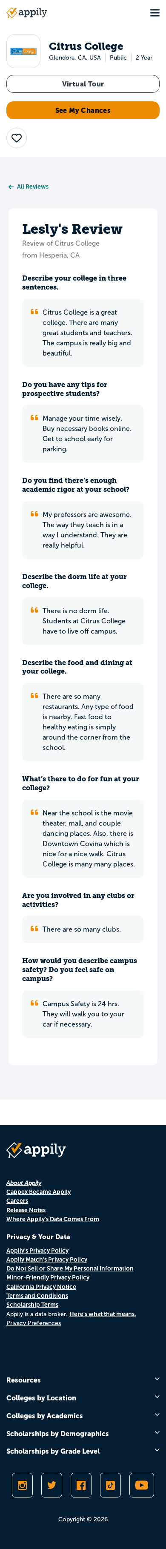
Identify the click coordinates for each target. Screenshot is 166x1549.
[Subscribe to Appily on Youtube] (141, 1485)
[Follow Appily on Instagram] (22, 1485)
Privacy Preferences (33, 1323)
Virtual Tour (83, 84)
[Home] (26, 12)
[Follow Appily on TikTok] (110, 1485)
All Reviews (33, 186)
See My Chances (83, 110)
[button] (16, 138)
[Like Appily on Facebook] (81, 1485)
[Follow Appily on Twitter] (51, 1485)
